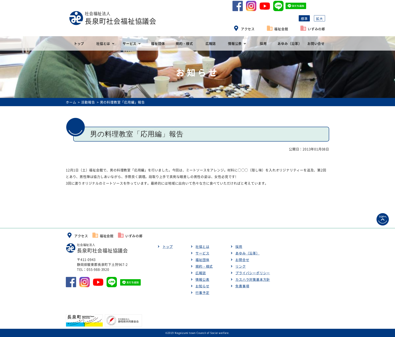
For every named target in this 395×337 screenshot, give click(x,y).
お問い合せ (316, 43)
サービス (129, 43)
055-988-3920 (98, 269)
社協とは (103, 43)
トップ (79, 43)
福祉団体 (158, 43)
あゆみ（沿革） (290, 43)
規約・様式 (184, 43)
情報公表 (235, 43)
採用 (263, 43)
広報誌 (211, 43)
